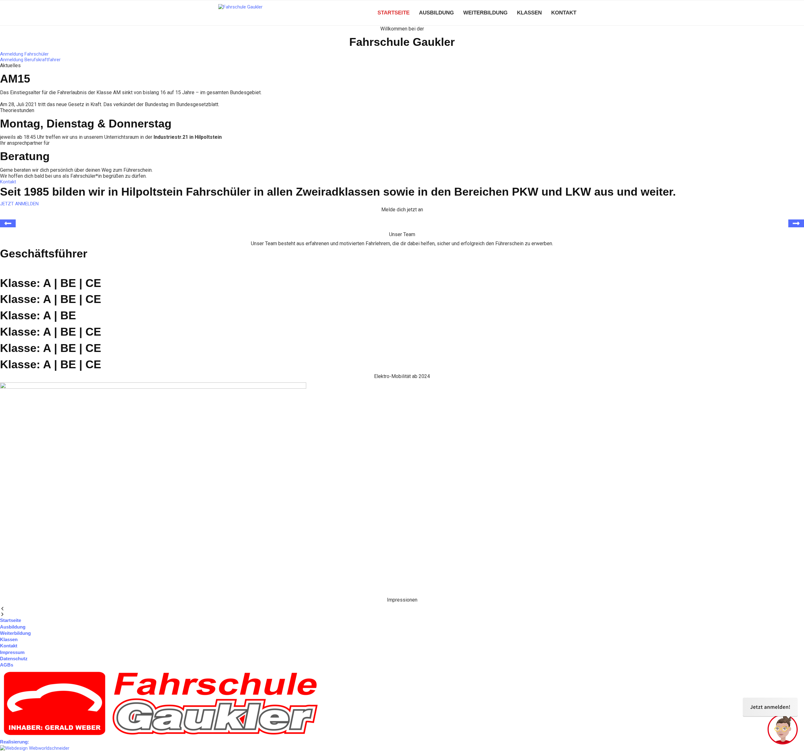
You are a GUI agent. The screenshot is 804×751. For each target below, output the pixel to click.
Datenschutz (14, 658)
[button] (402, 609)
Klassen (529, 13)
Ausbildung (436, 13)
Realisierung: (14, 741)
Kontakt (563, 13)
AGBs (6, 664)
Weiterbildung (485, 13)
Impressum (12, 652)
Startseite (394, 13)
